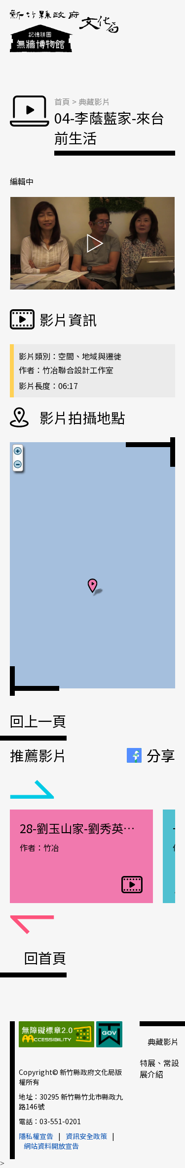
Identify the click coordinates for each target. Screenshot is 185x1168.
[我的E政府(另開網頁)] (109, 1035)
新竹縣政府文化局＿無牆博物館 (64, 32)
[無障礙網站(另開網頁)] (56, 1035)
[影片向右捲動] (32, 925)
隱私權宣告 (36, 1136)
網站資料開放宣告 (51, 1146)
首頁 (62, 101)
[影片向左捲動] (32, 790)
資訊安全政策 (86, 1136)
